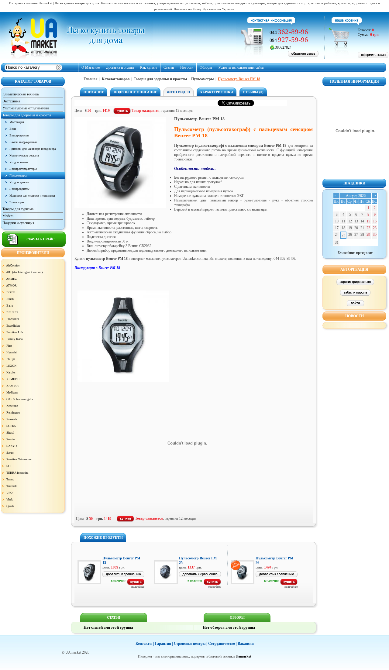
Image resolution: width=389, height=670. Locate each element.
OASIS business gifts (19, 399)
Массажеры (16, 122)
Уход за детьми (19, 182)
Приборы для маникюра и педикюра (32, 148)
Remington (13, 412)
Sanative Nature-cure (18, 459)
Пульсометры (18, 175)
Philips (10, 359)
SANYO (11, 446)
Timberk (11, 486)
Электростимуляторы (23, 168)
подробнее (137, 586)
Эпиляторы (16, 202)
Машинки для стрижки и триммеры (32, 195)
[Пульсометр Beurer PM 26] (289, 584)
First (9, 345)
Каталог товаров (115, 79)
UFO (9, 492)
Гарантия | (164, 643)
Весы (12, 128)
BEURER (12, 312)
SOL (9, 466)
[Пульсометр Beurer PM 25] (212, 584)
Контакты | (145, 643)
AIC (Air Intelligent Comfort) (24, 272)
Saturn (10, 452)
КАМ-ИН (12, 385)
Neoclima (12, 405)
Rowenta (11, 419)
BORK (10, 292)
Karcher (10, 372)
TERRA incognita (17, 472)
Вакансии (246, 643)
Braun (10, 299)
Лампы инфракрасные (23, 142)
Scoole (10, 439)
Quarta (10, 506)
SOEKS (11, 426)
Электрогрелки (19, 135)
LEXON (11, 365)
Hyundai (11, 352)
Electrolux (12, 319)
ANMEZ (11, 278)
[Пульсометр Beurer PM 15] (135, 584)
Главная (91, 79)
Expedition (13, 325)
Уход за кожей (18, 162)
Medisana (12, 392)
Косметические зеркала (24, 155)
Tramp (10, 479)
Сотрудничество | (222, 643)
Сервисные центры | (190, 643)
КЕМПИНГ (13, 379)
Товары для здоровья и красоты (160, 79)
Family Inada (14, 339)
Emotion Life (14, 332)
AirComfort (13, 265)
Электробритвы (19, 189)
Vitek (9, 499)
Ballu (9, 305)
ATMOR (11, 285)
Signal (10, 432)
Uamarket (243, 656)
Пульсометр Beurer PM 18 (239, 79)
